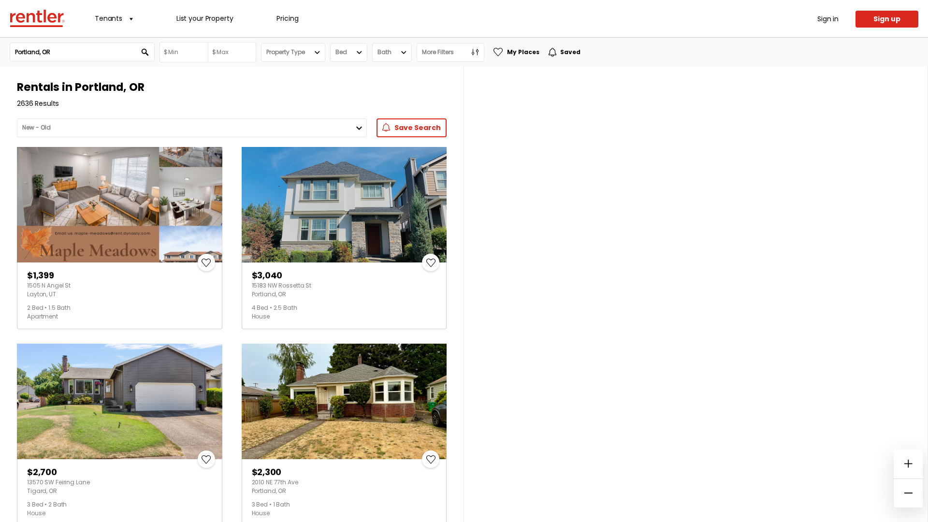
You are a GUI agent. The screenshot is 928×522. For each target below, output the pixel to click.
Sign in (828, 19)
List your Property (204, 18)
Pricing (287, 18)
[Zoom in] (908, 464)
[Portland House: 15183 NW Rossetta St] (344, 204)
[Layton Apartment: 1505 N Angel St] (119, 204)
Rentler (37, 18)
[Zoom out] (908, 493)
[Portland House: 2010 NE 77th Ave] (344, 401)
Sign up (886, 19)
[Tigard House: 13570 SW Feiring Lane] (119, 401)
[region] (696, 294)
